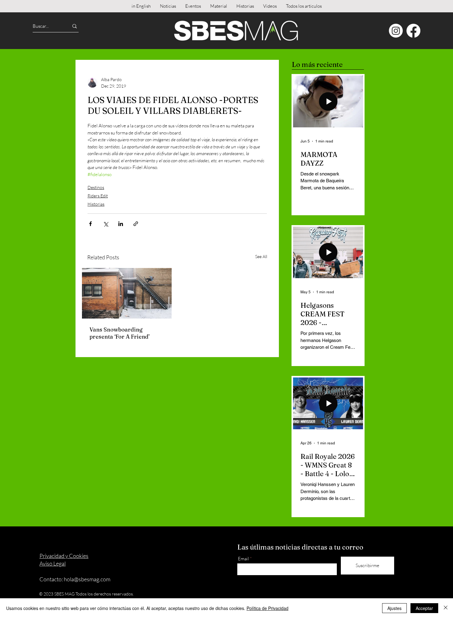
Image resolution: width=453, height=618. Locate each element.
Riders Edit (98, 195)
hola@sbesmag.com (87, 579)
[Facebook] (413, 31)
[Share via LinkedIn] (121, 224)
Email (243, 558)
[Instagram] (396, 31)
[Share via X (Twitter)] (105, 224)
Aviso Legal (52, 563)
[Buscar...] (75, 26)
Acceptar (424, 608)
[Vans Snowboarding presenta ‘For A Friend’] (127, 293)
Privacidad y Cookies (63, 555)
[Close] (445, 608)
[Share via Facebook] (90, 224)
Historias (96, 204)
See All (261, 256)
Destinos (96, 187)
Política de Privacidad (267, 608)
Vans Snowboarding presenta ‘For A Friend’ (119, 333)
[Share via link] (136, 224)
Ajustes (394, 608)
